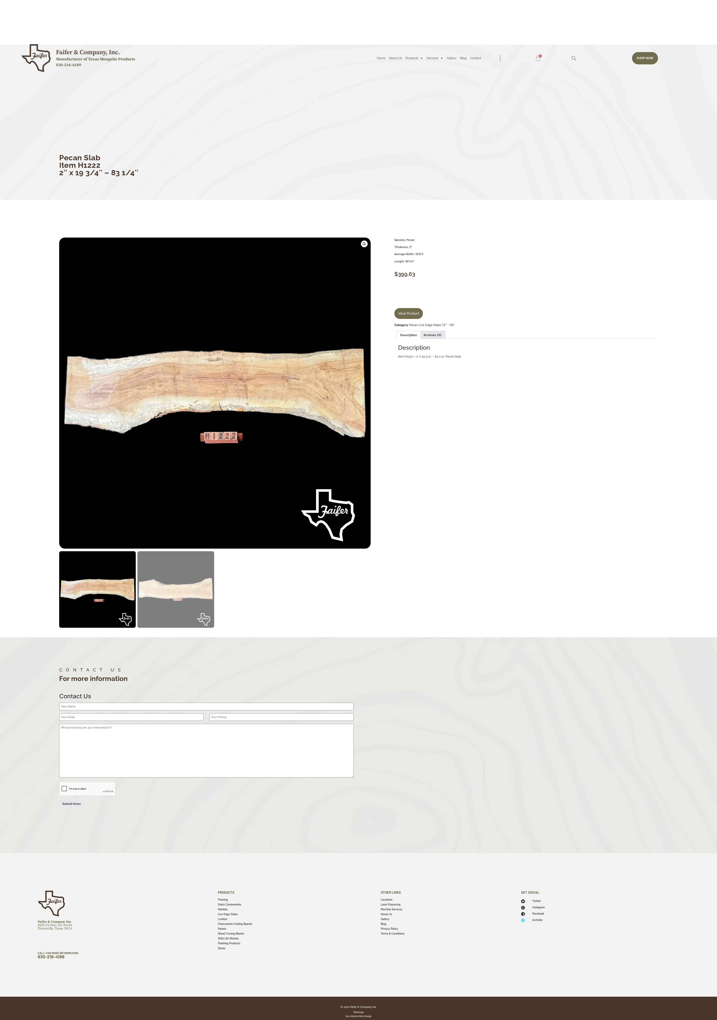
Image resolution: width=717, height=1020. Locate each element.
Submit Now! (71, 804)
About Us (395, 58)
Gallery (452, 58)
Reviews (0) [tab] (433, 335)
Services (432, 58)
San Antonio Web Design (358, 1016)
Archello (537, 919)
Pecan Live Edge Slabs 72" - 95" (432, 325)
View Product (408, 313)
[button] (574, 58)
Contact (475, 58)
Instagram (538, 907)
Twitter (536, 900)
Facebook (538, 913)
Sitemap (358, 1012)
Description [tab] (408, 335)
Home (381, 58)
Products (412, 58)
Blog (463, 58)
